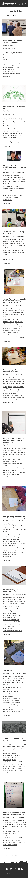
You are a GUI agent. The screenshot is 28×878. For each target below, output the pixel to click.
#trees (20, 334)
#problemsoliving (8, 69)
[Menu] (25, 3)
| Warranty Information (17, 873)
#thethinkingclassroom (10, 71)
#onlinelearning (8, 139)
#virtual (5, 337)
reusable (5, 477)
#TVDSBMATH (16, 707)
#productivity (18, 139)
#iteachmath (14, 133)
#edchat (5, 188)
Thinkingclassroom (8, 626)
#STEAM (14, 470)
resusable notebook (9, 622)
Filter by (9, 15)
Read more (7, 80)
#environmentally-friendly (11, 131)
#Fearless (6, 541)
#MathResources (8, 67)
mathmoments (7, 199)
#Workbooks (21, 337)
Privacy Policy (8, 873)
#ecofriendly (16, 63)
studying (17, 624)
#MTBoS (16, 67)
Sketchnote (19, 622)
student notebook (8, 624)
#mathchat (6, 135)
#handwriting (14, 324)
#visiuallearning (8, 259)
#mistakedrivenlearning (10, 328)
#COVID (15, 250)
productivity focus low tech (11, 619)
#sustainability (7, 142)
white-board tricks (8, 628)
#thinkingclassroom (9, 73)
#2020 (5, 386)
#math (21, 133)
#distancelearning (8, 186)
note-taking (6, 617)
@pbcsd (16, 197)
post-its (13, 617)
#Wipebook (6, 76)
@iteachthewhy (8, 197)
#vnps (18, 73)
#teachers (6, 257)
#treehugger (17, 142)
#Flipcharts (13, 65)
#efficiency (15, 389)
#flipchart (6, 65)
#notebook (12, 137)
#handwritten (7, 252)
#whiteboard (13, 337)
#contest (15, 319)
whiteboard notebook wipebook (12, 630)
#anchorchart (7, 63)
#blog (5, 129)
